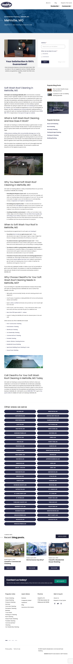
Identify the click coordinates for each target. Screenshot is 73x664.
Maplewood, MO (52, 472)
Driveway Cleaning (52, 129)
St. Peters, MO (20, 498)
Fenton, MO (20, 441)
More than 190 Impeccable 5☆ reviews (17, 312)
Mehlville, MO (20, 476)
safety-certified (14, 303)
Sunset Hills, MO (52, 498)
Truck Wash (8, 612)
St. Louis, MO (52, 493)
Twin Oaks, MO (53, 502)
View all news (62, 536)
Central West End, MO (53, 416)
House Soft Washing (52, 123)
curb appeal (19, 205)
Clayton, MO (20, 424)
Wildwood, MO (20, 519)
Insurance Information (27, 607)
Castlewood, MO (20, 416)
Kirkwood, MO (20, 463)
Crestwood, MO (20, 428)
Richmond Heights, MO (20, 485)
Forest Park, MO (52, 441)
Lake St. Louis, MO (20, 467)
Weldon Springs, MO (20, 515)
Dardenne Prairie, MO (20, 433)
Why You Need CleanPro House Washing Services (58, 90)
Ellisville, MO (20, 437)
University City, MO (20, 506)
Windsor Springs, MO (20, 523)
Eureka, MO (53, 437)
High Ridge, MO (20, 459)
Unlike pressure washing (10, 133)
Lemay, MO (53, 467)
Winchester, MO (52, 519)
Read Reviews (58, 108)
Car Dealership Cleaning (13, 332)
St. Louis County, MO (20, 493)
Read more (10, 568)
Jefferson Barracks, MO (53, 459)
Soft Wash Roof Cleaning (11, 17)
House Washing (9, 600)
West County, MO (53, 515)
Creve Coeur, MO (53, 428)
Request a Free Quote (66, 3)
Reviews (23, 598)
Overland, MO (53, 480)
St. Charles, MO (53, 489)
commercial (24, 109)
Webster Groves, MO (53, 511)
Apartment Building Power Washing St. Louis (18, 347)
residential (16, 109)
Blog (56, 3)
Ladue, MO (53, 463)
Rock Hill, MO (53, 485)
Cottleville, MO (52, 424)
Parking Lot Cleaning (52, 135)
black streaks (16, 234)
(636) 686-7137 (32, 391)
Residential (54, 6)
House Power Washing (12, 350)
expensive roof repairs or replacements (22, 201)
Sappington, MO (20, 489)
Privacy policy (8, 649)
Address (44, 42)
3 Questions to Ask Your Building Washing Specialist (58, 94)
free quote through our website (26, 113)
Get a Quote (60, 581)
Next (45, 61)
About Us (48, 3)
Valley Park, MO (52, 506)
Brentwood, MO (53, 411)
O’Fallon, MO (53, 476)
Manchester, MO (20, 472)
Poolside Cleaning (11, 338)
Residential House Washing (14, 344)
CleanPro (8, 107)
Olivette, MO (20, 480)
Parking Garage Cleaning (54, 132)
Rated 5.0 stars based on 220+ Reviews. (58, 653)
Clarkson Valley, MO (53, 420)
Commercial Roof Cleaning (14, 335)
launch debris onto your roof (21, 259)
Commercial (66, 6)
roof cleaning (30, 105)
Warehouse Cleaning (12, 329)
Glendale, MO (20, 450)
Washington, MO (20, 511)
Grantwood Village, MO (53, 450)
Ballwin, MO (20, 411)
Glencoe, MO (52, 446)
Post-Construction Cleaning (14, 323)
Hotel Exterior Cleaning (13, 326)
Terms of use (17, 649)
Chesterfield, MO (20, 420)
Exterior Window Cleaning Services (15, 341)
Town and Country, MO (20, 502)
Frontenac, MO (20, 446)
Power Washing (9, 598)
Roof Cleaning (51, 126)
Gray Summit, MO (20, 454)
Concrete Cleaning (10, 606)
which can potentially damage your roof (28, 133)
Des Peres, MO (53, 433)
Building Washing (52, 138)
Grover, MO (53, 454)
